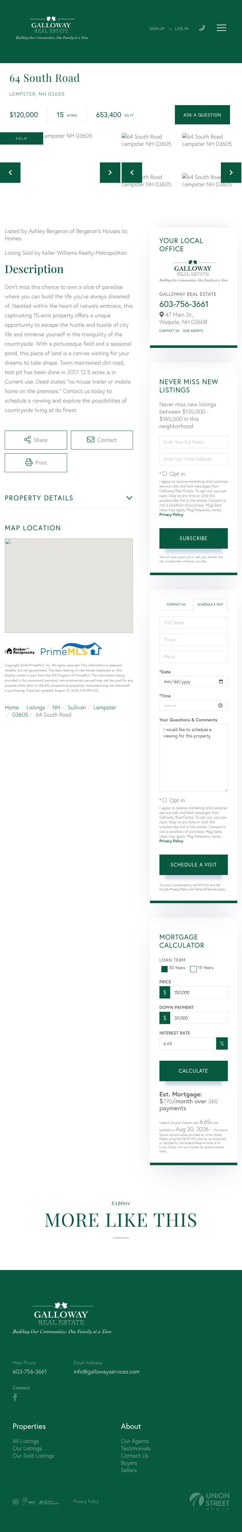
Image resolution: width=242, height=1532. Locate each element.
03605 (20, 714)
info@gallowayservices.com (107, 1371)
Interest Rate (174, 1033)
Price (165, 982)
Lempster (105, 707)
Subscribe (194, 538)
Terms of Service (206, 889)
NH (56, 707)
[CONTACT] (202, 114)
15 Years (206, 967)
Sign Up (156, 29)
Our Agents (193, 331)
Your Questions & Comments (188, 720)
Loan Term (172, 960)
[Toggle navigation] (221, 28)
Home (12, 707)
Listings (35, 707)
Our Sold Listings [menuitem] (33, 1455)
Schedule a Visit (210, 604)
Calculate (193, 1070)
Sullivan (77, 707)
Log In (181, 29)
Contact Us (169, 331)
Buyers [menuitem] (129, 1462)
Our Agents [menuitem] (135, 1441)
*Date (165, 672)
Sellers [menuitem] (129, 1470)
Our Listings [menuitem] (27, 1448)
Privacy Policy (171, 514)
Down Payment (176, 1007)
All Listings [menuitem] (26, 1441)
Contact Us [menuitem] (134, 1455)
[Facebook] (15, 1397)
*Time (165, 696)
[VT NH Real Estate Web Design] (209, 1501)
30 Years (177, 967)
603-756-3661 (184, 304)
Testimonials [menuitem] (136, 1448)
